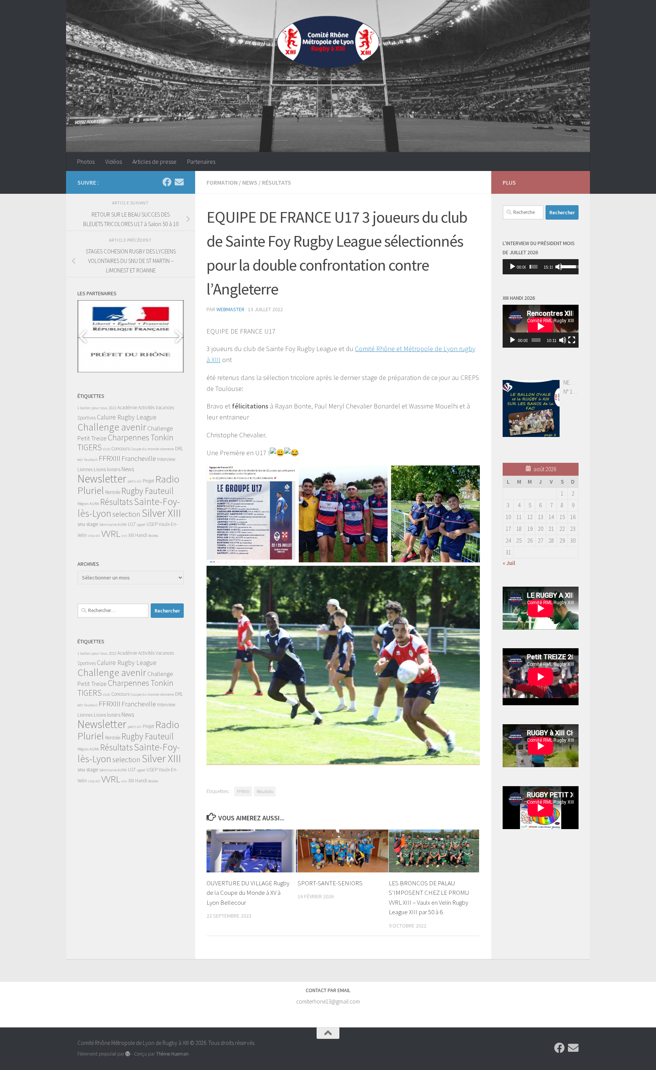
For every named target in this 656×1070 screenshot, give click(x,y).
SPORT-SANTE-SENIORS (330, 883)
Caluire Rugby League (126, 417)
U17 (132, 524)
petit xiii (135, 481)
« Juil (509, 563)
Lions (100, 469)
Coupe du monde (145, 448)
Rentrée (112, 492)
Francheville (138, 458)
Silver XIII (161, 513)
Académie (127, 407)
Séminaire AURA (113, 524)
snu (81, 524)
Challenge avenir (111, 427)
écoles (153, 535)
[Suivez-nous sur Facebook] (167, 182)
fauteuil (91, 459)
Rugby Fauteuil (147, 490)
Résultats (276, 182)
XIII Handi (137, 535)
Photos (86, 161)
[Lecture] (512, 267)
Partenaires (201, 161)
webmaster (230, 309)
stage (92, 524)
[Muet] (559, 267)
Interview (166, 459)
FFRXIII (243, 791)
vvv (124, 535)
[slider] (534, 267)
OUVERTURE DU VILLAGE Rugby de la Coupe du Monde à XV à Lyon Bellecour (248, 893)
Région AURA (88, 503)
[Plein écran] (572, 340)
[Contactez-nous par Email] (179, 182)
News (249, 182)
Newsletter (101, 479)
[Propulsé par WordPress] (127, 1053)
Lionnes (85, 469)
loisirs (113, 469)
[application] (541, 266)
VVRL (110, 534)
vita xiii (94, 535)
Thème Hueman (172, 1054)
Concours (120, 448)
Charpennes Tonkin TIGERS (125, 442)
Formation (222, 182)
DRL (179, 448)
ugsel (141, 524)
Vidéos (113, 161)
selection (126, 514)
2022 (112, 407)
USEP (152, 524)
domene (167, 448)
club (106, 448)
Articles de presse (154, 161)
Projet (148, 481)
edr (80, 459)
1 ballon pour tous (92, 407)
